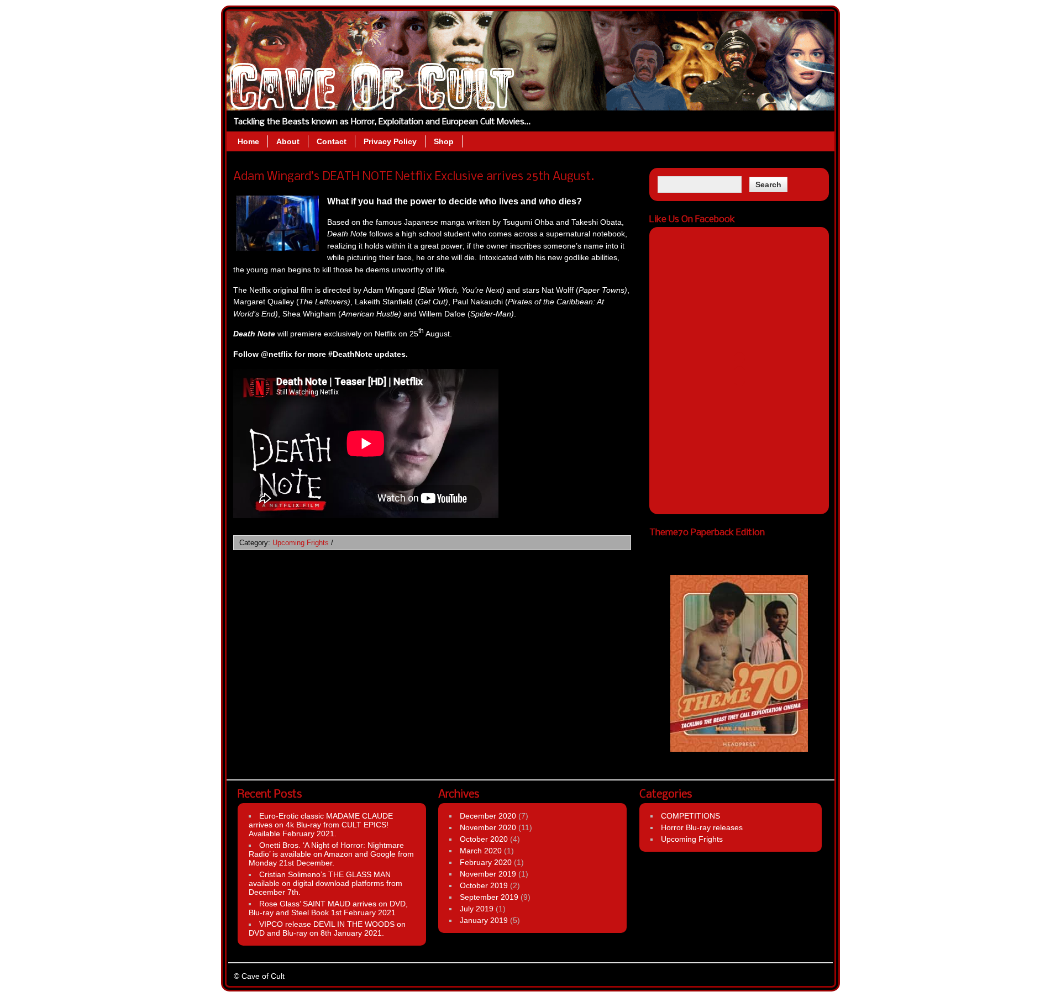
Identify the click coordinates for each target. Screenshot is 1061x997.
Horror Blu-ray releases (702, 827)
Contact (331, 141)
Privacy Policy (390, 141)
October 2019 (484, 885)
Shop (444, 141)
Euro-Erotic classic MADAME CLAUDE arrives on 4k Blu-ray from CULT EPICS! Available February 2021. (321, 824)
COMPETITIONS (690, 815)
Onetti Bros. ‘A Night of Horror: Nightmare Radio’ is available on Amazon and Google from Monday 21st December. (331, 854)
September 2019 (489, 897)
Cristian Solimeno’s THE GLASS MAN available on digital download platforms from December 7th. (325, 883)
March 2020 (481, 850)
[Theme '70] (739, 649)
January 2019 (484, 920)
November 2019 (488, 873)
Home (248, 141)
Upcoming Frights (300, 543)
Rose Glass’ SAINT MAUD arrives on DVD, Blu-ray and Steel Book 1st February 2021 (328, 908)
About (288, 141)
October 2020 (484, 839)
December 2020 (488, 815)
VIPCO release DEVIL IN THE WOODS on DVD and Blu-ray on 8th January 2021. (327, 928)
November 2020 (488, 827)
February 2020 (486, 862)
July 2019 (476, 908)
